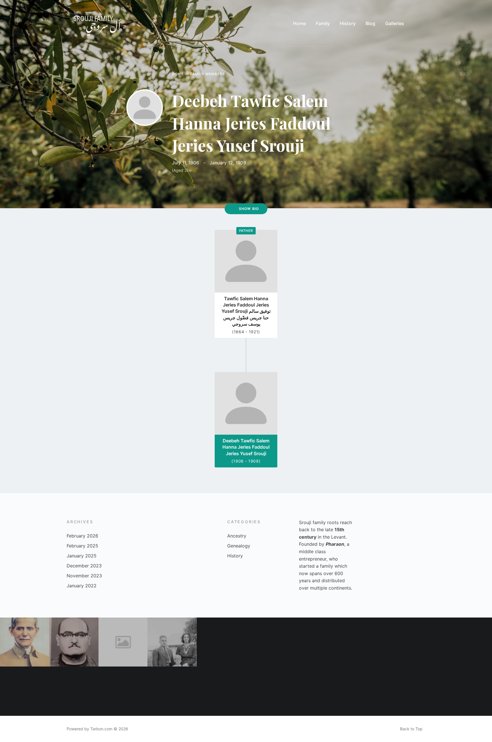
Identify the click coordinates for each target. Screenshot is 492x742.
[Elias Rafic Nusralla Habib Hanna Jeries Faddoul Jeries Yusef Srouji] (270, 642)
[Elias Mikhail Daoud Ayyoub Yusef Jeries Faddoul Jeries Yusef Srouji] (270, 691)
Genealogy (238, 546)
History (235, 556)
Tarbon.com (101, 728)
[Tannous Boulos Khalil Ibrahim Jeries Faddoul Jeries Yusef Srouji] (123, 691)
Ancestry (236, 536)
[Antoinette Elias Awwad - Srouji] (418, 642)
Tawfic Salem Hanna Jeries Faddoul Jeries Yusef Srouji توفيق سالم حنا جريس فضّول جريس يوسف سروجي (246, 311)
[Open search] (419, 23)
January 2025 (82, 556)
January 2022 (82, 585)
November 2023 (84, 576)
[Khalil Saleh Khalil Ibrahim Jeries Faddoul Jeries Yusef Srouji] (369, 642)
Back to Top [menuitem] (411, 728)
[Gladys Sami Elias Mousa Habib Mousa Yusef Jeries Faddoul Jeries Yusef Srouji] (24, 691)
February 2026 (82, 536)
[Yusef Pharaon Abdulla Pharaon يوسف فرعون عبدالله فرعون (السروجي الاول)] (123, 642)
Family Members (207, 74)
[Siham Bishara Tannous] (221, 691)
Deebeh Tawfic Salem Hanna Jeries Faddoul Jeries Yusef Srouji (246, 447)
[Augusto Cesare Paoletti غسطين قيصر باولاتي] (172, 642)
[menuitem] (299, 23)
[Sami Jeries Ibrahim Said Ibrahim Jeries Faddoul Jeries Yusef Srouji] (74, 691)
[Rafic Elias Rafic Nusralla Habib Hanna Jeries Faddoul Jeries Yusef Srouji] (418, 691)
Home (178, 74)
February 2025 (82, 546)
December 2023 (84, 566)
